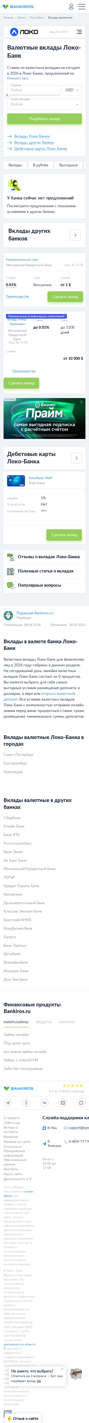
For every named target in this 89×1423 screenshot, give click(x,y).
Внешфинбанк (16, 962)
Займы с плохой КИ (21, 1060)
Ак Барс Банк (15, 860)
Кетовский (13, 894)
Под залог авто (17, 1043)
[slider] (7, 95)
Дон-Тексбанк (16, 979)
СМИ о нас (12, 1123)
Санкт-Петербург (19, 755)
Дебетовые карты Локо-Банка (40, 149)
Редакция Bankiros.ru (35, 613)
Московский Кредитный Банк (29, 265)
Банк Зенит (13, 852)
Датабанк (12, 954)
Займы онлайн (16, 1035)
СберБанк (12, 818)
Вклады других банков (34, 142)
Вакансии (11, 1137)
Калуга (10, 937)
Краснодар (13, 772)
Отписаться (13, 1146)
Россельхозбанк (18, 843)
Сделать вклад (65, 297)
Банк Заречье (15, 945)
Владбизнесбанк (18, 928)
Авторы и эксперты (11, 1130)
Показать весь (18, 78)
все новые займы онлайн (25, 1052)
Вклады (15, 165)
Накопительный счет (22, 259)
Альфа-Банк (14, 826)
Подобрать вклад (44, 119)
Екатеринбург (16, 763)
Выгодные (68, 165)
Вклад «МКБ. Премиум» (17, 322)
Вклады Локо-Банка (31, 136)
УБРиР (9, 877)
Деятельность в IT (18, 1179)
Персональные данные (15, 1162)
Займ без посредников (23, 1069)
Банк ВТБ (12, 835)
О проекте (11, 1118)
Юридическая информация (14, 1153)
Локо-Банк (36, 483)
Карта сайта (13, 1174)
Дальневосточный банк (24, 903)
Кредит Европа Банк (21, 886)
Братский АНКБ (17, 920)
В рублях (40, 165)
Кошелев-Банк (16, 971)
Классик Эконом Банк (23, 911)
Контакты (11, 1169)
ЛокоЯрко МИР (40, 478)
